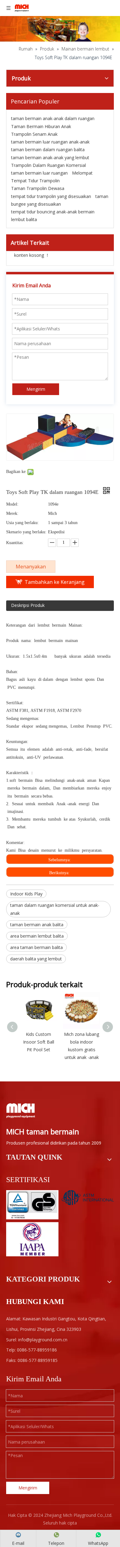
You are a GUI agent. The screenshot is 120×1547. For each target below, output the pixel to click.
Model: (12, 504)
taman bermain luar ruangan (39, 173)
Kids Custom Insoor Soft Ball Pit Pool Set (38, 1041)
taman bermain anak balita (36, 924)
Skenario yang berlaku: (26, 532)
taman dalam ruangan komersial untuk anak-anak (54, 909)
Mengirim (35, 389)
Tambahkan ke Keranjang (55, 582)
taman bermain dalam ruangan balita (48, 149)
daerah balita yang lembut (36, 959)
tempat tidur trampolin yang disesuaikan (51, 196)
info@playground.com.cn (42, 1340)
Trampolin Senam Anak (34, 134)
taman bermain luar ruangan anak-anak (50, 142)
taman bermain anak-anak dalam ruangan (52, 118)
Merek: (12, 513)
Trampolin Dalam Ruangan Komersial (48, 165)
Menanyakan (31, 566)
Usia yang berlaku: (22, 522)
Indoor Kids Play (26, 894)
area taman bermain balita (36, 947)
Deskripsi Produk (28, 605)
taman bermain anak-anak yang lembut (50, 157)
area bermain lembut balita (37, 936)
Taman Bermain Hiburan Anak (41, 126)
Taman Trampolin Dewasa (37, 188)
